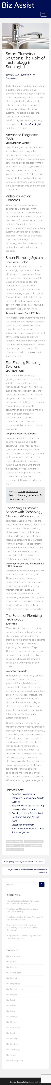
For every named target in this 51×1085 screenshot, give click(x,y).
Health (13, 1005)
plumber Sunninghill (14, 842)
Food (12, 1000)
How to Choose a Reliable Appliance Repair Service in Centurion (23, 902)
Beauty (13, 961)
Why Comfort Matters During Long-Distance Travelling (22, 910)
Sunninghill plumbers (15, 849)
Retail (12, 1033)
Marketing (14, 1022)
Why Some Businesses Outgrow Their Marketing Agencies (24, 936)
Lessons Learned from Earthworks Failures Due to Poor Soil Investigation (28, 828)
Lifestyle (14, 1016)
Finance (13, 994)
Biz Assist (27, 75)
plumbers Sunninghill (30, 124)
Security (13, 1038)
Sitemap (13, 1082)
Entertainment (16, 989)
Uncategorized (16, 1060)
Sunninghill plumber (33, 845)
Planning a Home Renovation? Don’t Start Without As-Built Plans (27, 817)
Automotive (15, 956)
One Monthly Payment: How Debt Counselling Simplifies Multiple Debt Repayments (23, 927)
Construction (11, 78)
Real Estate (15, 1027)
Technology (15, 1049)
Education (14, 978)
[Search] (41, 884)
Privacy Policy (22, 1082)
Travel (13, 1055)
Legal (12, 1011)
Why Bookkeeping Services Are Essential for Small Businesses (25, 918)
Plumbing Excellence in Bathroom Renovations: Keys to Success (27, 798)
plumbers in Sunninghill (33, 842)
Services (14, 1044)
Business (14, 967)
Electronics (15, 983)
